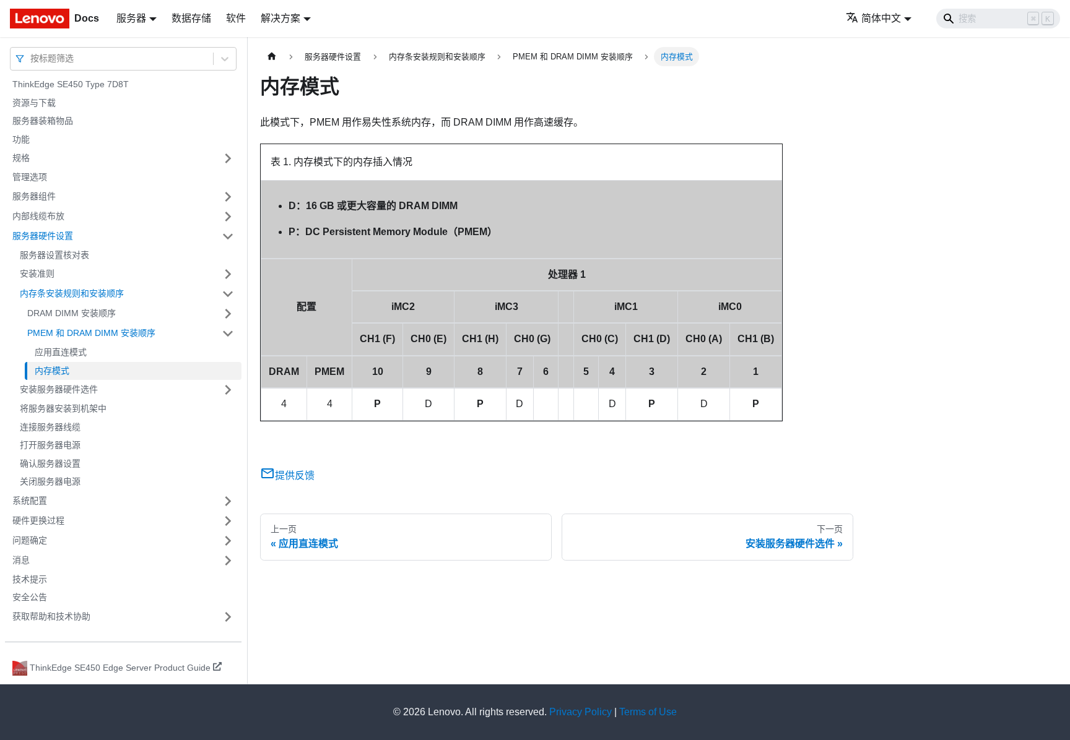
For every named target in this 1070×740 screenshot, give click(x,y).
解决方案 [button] (280, 18)
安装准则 (37, 273)
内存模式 (52, 371)
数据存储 (191, 18)
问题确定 (29, 540)
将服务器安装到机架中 (63, 408)
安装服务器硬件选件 (59, 389)
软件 (236, 18)
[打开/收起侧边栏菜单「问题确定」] (227, 541)
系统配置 (29, 501)
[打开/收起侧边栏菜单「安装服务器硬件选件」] (227, 390)
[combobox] (31, 58)
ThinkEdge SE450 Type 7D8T (70, 84)
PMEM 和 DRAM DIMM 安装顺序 (91, 333)
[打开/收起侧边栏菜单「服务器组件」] (227, 197)
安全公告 (29, 597)
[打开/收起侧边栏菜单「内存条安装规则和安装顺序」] (227, 294)
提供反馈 (295, 475)
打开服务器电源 (50, 445)
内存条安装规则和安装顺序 (72, 293)
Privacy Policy (580, 712)
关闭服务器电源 (50, 481)
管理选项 (29, 177)
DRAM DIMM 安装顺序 (71, 313)
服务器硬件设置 (42, 236)
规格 (21, 158)
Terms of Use (648, 712)
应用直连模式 (61, 352)
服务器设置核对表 (54, 255)
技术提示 (29, 579)
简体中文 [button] (881, 18)
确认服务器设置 (50, 463)
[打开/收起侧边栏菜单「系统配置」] (227, 501)
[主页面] (272, 56)
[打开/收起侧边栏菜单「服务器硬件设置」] (227, 236)
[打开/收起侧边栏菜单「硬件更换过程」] (227, 521)
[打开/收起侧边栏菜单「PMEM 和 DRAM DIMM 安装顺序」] (227, 333)
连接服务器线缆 (50, 427)
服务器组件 (34, 196)
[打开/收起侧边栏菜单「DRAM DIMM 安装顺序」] (227, 314)
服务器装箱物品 (42, 121)
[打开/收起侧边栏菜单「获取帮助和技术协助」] (227, 617)
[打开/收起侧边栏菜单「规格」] (227, 158)
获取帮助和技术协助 (51, 616)
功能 (21, 139)
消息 (21, 560)
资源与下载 (34, 103)
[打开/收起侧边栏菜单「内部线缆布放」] (227, 216)
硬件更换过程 (38, 520)
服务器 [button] (131, 18)
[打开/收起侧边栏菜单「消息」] (227, 560)
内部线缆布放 (38, 216)
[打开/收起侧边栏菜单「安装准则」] (227, 274)
